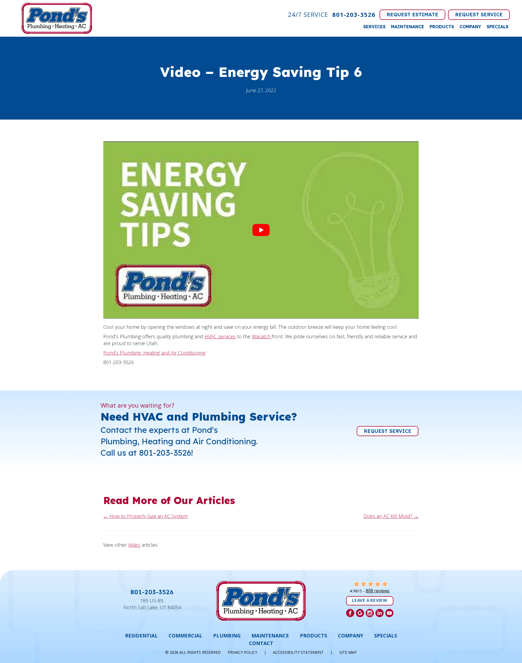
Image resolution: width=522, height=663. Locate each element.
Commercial (185, 635)
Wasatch (262, 336)
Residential (141, 635)
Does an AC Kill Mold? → (391, 516)
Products (442, 26)
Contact (261, 643)
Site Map (348, 652)
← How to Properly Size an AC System (145, 516)
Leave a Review (369, 601)
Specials (497, 26)
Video (134, 545)
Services (374, 26)
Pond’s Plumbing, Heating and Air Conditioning (154, 352)
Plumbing (227, 635)
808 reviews (378, 591)
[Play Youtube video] (261, 229)
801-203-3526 (353, 14)
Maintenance (407, 26)
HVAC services (220, 336)
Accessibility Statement (298, 652)
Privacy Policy (242, 652)
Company (470, 26)
